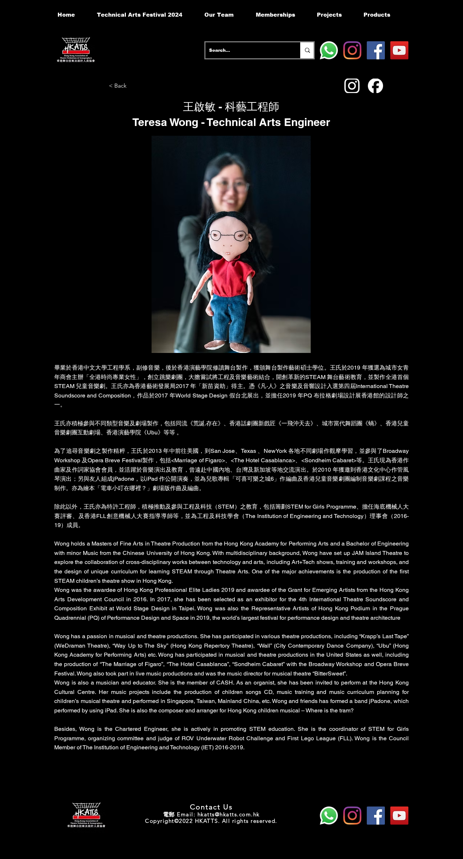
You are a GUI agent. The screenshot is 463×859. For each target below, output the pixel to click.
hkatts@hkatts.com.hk (228, 814)
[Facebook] (376, 50)
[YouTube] (399, 50)
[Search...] (307, 50)
